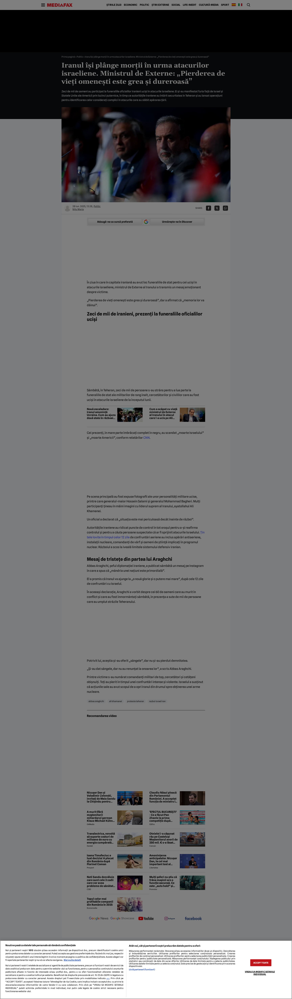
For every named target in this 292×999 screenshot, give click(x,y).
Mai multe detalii (72, 960)
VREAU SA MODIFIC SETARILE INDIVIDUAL (260, 972)
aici (108, 978)
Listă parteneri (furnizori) (142, 969)
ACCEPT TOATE (261, 962)
